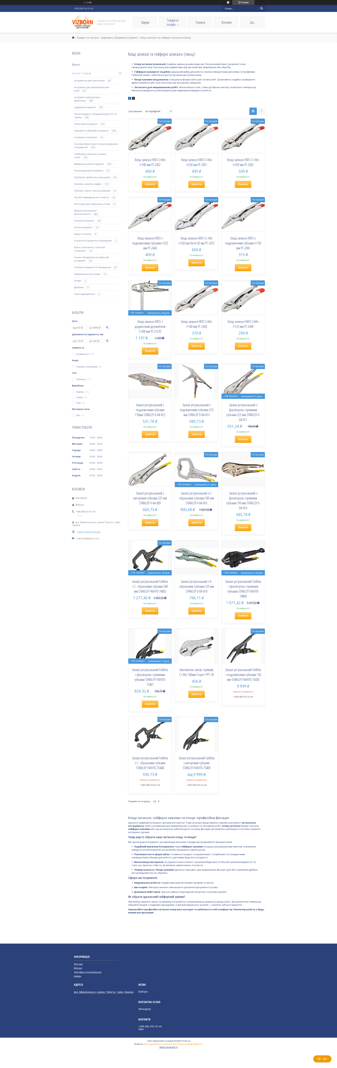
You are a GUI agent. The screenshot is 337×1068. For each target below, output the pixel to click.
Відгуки (145, 22)
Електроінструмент (84, 220)
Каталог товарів (81, 73)
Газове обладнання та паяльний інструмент (91, 259)
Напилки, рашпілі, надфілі (87, 183)
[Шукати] (261, 8)
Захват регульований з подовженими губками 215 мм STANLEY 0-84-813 (196, 409)
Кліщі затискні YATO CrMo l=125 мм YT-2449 (243, 324)
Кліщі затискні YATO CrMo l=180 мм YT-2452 (150, 162)
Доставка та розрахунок (88, 972)
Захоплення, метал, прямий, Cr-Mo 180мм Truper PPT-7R (196, 672)
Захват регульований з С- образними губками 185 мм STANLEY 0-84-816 (196, 498)
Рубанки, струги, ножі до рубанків (92, 190)
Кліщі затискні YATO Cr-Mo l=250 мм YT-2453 (243, 162)
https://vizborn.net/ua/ (89, 531)
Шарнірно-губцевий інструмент (119, 37)
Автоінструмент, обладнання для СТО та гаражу (95, 115)
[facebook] (129, 98)
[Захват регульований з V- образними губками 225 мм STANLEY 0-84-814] (196, 557)
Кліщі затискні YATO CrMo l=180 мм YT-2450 (196, 324)
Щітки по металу (82, 234)
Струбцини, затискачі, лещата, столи (90, 155)
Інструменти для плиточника (89, 80)
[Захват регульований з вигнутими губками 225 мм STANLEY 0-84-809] (150, 469)
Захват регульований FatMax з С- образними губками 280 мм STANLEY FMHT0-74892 (150, 586)
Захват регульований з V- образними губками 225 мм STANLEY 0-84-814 (196, 586)
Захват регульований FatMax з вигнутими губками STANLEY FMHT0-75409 (196, 762)
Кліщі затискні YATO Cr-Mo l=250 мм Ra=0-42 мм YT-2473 (196, 241)
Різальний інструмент (85, 123)
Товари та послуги (172, 22)
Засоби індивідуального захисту (91, 197)
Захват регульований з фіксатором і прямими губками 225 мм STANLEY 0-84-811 (243, 412)
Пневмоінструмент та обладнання (92, 267)
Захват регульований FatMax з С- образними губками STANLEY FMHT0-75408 (150, 762)
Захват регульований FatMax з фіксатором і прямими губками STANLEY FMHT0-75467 (150, 677)
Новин (77, 976)
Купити (150, 184)
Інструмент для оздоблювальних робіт (91, 89)
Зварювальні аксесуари (87, 274)
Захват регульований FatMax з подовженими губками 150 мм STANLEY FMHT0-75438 (243, 674)
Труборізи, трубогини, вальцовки (92, 177)
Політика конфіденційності (189, 1044)
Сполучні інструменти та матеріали (93, 240)
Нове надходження (84, 294)
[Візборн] (82, 22)
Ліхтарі (77, 280)
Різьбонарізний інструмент (88, 170)
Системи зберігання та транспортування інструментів (96, 145)
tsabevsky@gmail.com (88, 538)
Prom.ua (186, 1040)
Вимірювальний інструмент (89, 163)
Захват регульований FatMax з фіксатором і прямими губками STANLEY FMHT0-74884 (243, 589)
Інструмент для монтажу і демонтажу (87, 99)
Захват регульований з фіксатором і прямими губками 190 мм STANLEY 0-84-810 (243, 500)
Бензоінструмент (83, 227)
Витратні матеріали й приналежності (85, 212)
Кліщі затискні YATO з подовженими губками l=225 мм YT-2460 (150, 243)
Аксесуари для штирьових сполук (92, 203)
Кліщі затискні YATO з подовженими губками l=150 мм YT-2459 (243, 243)
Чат (325, 1058)
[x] (133, 98)
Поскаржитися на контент (158, 1044)
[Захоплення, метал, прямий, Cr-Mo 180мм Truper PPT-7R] (196, 646)
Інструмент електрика (85, 137)
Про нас (78, 964)
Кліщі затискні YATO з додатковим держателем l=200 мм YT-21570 (150, 326)
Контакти (227, 22)
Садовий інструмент (85, 107)
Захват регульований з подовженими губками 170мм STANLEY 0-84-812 (150, 409)
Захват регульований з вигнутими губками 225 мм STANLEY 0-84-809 (150, 498)
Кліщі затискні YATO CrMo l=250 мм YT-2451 (196, 162)
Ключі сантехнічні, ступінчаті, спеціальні (89, 249)
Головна (200, 22)
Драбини (79, 287)
